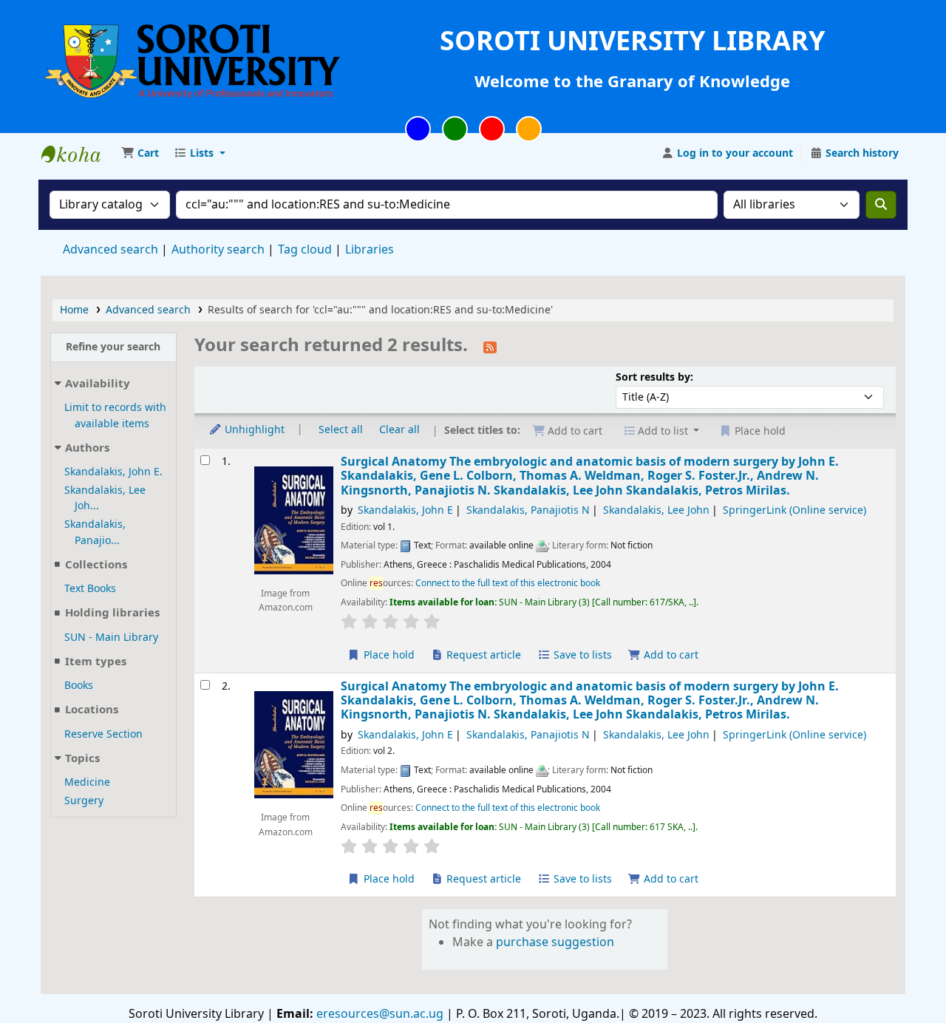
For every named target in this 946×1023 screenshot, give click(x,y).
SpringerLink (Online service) (794, 510)
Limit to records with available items (115, 416)
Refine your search (113, 347)
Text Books (90, 589)
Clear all (399, 430)
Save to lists (581, 655)
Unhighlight (253, 430)
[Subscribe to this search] (490, 347)
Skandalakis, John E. (113, 472)
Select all (341, 430)
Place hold (388, 655)
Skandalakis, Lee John (656, 510)
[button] (140, 154)
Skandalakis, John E (405, 510)
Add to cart (669, 655)
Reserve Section (103, 734)
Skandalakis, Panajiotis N (528, 510)
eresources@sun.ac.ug (378, 1014)
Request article (482, 655)
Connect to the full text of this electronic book (507, 583)
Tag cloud (305, 250)
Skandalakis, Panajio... (95, 532)
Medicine (87, 782)
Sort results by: (654, 377)
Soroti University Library (78, 154)
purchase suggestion (555, 942)
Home (74, 310)
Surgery (83, 801)
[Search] (880, 205)
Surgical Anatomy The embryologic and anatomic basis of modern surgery (590, 476)
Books (78, 685)
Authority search (218, 250)
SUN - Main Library (111, 637)
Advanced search (110, 250)
